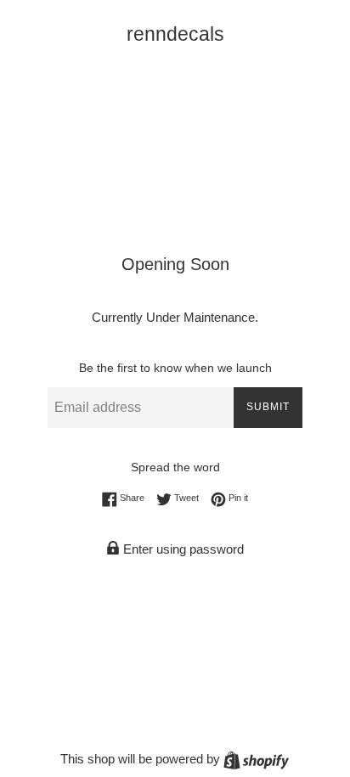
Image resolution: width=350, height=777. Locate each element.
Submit (268, 407)
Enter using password (182, 549)
